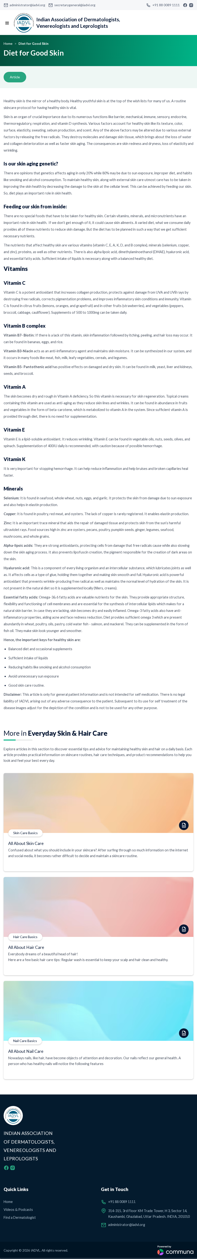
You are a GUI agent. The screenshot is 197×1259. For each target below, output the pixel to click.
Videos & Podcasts (18, 1210)
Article (15, 77)
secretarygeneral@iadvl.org (74, 5)
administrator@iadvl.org (27, 5)
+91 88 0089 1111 (166, 5)
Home (8, 43)
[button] (7, 23)
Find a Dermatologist (20, 1217)
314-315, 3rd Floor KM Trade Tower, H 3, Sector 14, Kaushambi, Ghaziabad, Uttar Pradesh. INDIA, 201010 (149, 1214)
